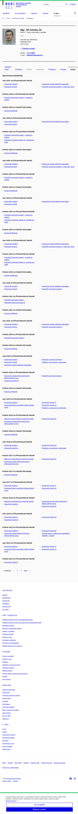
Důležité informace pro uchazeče (12, 646)
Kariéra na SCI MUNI (8, 689)
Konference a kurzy (8, 743)
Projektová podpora (8, 667)
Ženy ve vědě (6, 716)
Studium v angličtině (8, 631)
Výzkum (6, 652)
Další (25, 570)
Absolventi (5, 718)
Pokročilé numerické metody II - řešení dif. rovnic (58, 87)
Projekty (63, 69)
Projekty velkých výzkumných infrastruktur (14, 673)
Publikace (52, 69)
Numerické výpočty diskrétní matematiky (55, 84)
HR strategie (6, 704)
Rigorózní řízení (7, 637)
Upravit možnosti (11, 801)
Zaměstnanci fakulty (8, 737)
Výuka (72, 69)
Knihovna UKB (35, 763)
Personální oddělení (8, 707)
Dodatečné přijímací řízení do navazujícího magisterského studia (21, 622)
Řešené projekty (7, 670)
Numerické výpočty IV (49, 405)
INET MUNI (18, 763)
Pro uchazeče (9, 615)
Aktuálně (7, 591)
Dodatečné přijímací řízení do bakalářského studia (17, 619)
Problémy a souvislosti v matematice (54, 362)
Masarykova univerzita (14, 778)
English (73, 4)
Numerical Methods (10, 111)
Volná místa (5, 692)
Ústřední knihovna (46, 763)
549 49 (31, 53)
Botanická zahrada (59, 763)
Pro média (5, 609)
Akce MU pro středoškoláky (10, 643)
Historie (4, 732)
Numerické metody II (11, 504)
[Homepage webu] (16, 5)
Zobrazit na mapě (28, 48)
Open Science (6, 679)
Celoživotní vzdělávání (9, 640)
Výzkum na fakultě (7, 656)
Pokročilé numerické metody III (14, 302)
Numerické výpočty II (49, 402)
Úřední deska (6, 749)
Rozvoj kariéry (6, 698)
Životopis (18, 69)
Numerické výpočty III (11, 381)
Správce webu (6, 781)
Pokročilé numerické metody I (14, 300)
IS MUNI (10, 763)
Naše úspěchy (6, 713)
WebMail (26, 763)
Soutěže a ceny (7, 659)
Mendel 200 (6, 600)
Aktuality (4, 595)
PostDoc (4, 676)
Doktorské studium (8, 634)
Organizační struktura (8, 734)
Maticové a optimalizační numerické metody (19, 419)
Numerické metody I (11, 84)
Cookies (15, 781)
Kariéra (6, 685)
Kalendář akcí (6, 598)
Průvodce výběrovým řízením (11, 695)
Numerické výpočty (10, 87)
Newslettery (5, 603)
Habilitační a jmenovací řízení (11, 665)
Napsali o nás (6, 606)
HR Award (5, 740)
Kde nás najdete (7, 746)
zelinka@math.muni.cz (35, 55)
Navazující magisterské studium (11, 628)
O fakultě (5, 701)
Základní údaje (7, 68)
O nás (5, 725)
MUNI (4, 763)
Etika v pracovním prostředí (10, 710)
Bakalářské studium (8, 625)
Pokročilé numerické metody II (52, 289)
